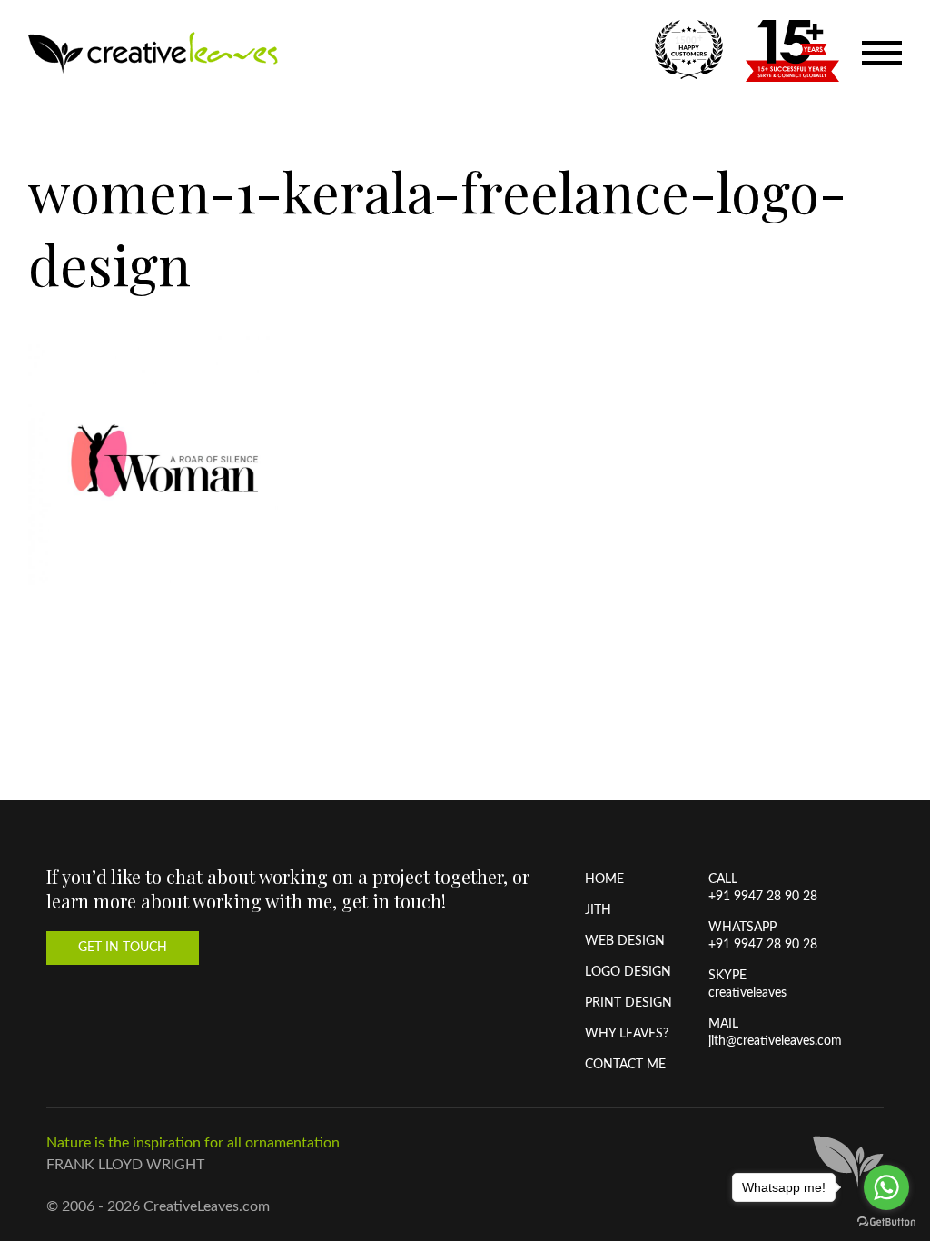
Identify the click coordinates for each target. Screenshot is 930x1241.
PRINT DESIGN (628, 1003)
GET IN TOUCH (122, 947)
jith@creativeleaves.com (775, 1041)
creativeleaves (747, 993)
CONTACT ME (625, 1064)
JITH (598, 910)
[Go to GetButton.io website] (886, 1222)
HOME (604, 879)
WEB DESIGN (625, 941)
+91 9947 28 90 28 (762, 896)
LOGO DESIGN (628, 972)
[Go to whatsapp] (886, 1187)
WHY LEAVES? (626, 1034)
